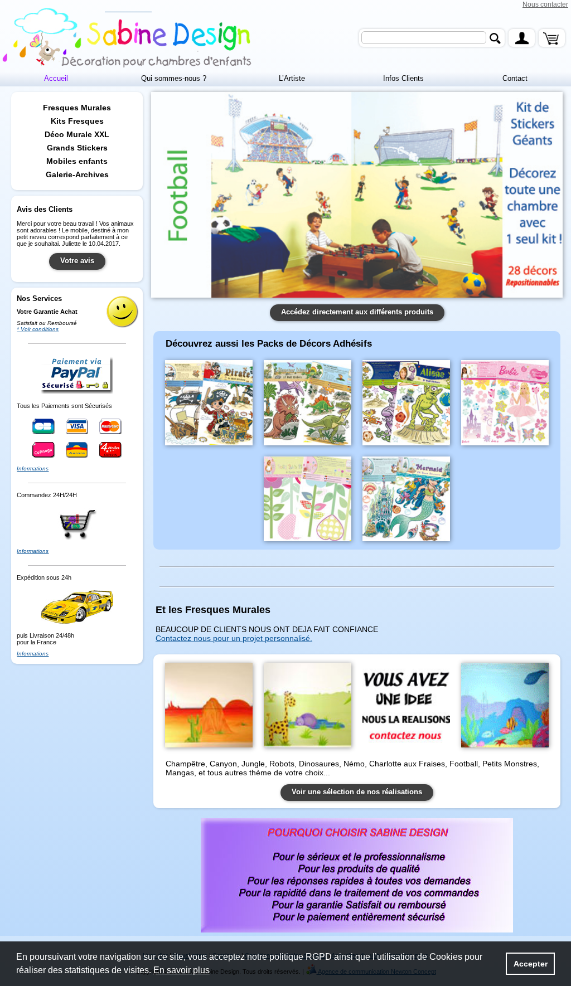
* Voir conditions (38, 329)
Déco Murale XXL (77, 134)
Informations (33, 468)
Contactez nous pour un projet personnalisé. (234, 638)
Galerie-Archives (77, 174)
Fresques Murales (77, 107)
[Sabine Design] (128, 38)
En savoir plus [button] (181, 970)
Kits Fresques (77, 120)
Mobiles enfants (77, 161)
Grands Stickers (77, 147)
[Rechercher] (495, 38)
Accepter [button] (531, 963)
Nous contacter (545, 4)
